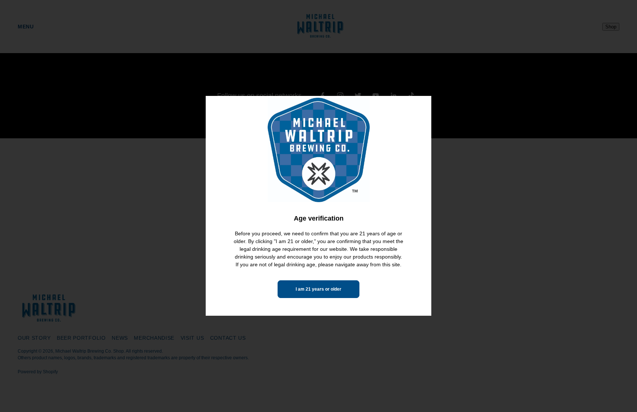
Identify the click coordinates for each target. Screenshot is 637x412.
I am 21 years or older (318, 289)
